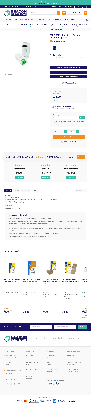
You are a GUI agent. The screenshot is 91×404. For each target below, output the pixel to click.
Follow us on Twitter (78, 7)
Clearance (29, 379)
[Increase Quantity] (77, 131)
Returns (35, 190)
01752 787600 (9, 374)
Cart (69, 13)
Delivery (16, 190)
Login (60, 7)
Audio (28, 372)
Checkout (85, 13)
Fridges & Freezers (31, 360)
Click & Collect (26, 190)
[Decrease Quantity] (65, 131)
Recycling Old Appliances (74, 362)
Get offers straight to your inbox (14, 327)
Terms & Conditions (52, 369)
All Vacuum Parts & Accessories (69, 76)
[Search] (58, 13)
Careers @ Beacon (52, 355)
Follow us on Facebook (74, 7)
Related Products (81, 190)
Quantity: (55, 132)
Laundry (28, 365)
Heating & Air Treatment (32, 362)
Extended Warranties (72, 372)
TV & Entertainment (31, 374)
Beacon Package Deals (73, 360)
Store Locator (71, 367)
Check (82, 118)
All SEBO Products (68, 72)
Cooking (28, 358)
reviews (14, 226)
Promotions (29, 376)
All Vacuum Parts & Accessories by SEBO (68, 68)
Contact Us (50, 358)
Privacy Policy (50, 367)
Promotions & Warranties (53, 360)
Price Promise (70, 355)
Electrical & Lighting (31, 369)
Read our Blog (82, 7)
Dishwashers (29, 355)
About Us (49, 374)
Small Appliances (30, 367)
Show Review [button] (19, 177)
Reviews (54, 7)
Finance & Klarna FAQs (73, 369)
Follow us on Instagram (86, 7)
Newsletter (50, 372)
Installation (70, 358)
